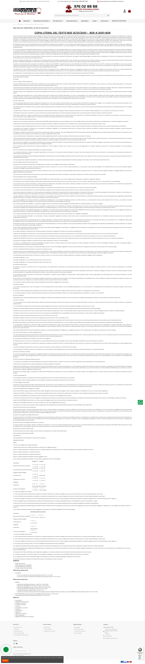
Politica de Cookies (78, 629)
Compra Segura (78, 633)
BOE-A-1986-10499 (53, 594)
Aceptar (5, 660)
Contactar (16, 629)
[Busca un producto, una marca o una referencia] (108, 15)
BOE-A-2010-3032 (55, 576)
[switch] (140, 658)
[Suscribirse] (29, 650)
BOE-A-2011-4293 (48, 575)
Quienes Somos (18, 627)
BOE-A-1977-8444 (43, 588)
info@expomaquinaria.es (111, 638)
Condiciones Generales (79, 631)
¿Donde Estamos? (18, 631)
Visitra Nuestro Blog (19, 633)
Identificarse (47, 627)
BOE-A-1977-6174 (39, 590)
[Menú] (142, 648)
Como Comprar (48, 629)
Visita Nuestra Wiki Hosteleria (21, 635)
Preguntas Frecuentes (49, 631)
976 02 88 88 (108, 636)
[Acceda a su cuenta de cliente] (124, 11)
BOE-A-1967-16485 (93, 591)
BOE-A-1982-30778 (46, 587)
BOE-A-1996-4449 (45, 595)
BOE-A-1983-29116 (44, 585)
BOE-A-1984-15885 (43, 584)
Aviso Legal (77, 627)
